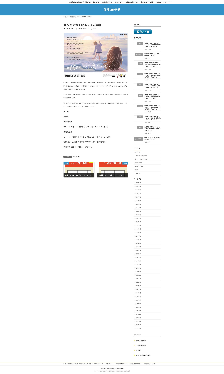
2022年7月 (138, 310)
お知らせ (137, 152)
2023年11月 (138, 257)
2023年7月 (138, 271)
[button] (140, 340)
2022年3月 (138, 325)
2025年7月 (138, 200)
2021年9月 (138, 328)
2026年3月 (138, 182)
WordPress (102, 371)
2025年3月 (138, 207)
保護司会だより (139, 166)
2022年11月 (138, 296)
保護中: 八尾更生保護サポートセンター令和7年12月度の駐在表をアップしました (152, 85)
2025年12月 (138, 190)
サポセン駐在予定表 (141, 155)
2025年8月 (138, 197)
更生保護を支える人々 (121, 363)
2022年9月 (138, 303)
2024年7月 (138, 229)
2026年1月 (138, 186)
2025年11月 (138, 193)
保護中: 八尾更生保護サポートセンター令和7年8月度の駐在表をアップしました (152, 107)
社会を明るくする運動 (135, 363)
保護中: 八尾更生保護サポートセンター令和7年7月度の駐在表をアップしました (152, 118)
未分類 (137, 170)
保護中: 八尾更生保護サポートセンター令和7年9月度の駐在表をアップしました (152, 96)
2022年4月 (138, 321)
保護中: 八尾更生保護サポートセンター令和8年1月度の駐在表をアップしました (152, 75)
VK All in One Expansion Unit (123, 371)
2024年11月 (138, 215)
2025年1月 (138, 211)
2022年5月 (138, 318)
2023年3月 (138, 285)
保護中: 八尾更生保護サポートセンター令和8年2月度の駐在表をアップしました (152, 64)
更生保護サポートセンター (150, 363)
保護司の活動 (76, 156)
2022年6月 (138, 314)
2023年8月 (138, 268)
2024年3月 (138, 243)
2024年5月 (138, 236)
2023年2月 (138, 289)
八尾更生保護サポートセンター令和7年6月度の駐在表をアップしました (152, 128)
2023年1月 (138, 293)
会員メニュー (109, 363)
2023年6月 (138, 275)
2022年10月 (138, 300)
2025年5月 (138, 204)
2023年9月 (138, 264)
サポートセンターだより (141, 159)
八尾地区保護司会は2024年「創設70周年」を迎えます (78, 363)
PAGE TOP (217, 361)
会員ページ (139, 173)
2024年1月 (138, 250)
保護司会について (98, 363)
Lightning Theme (111, 371)
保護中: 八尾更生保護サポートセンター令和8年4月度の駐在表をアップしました (152, 44)
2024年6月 (138, 232)
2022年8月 (138, 307)
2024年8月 (138, 225)
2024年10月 (138, 218)
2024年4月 (138, 239)
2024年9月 (138, 222)
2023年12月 (138, 254)
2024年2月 (138, 246)
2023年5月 (138, 278)
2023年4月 (138, 282)
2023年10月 (138, 261)
